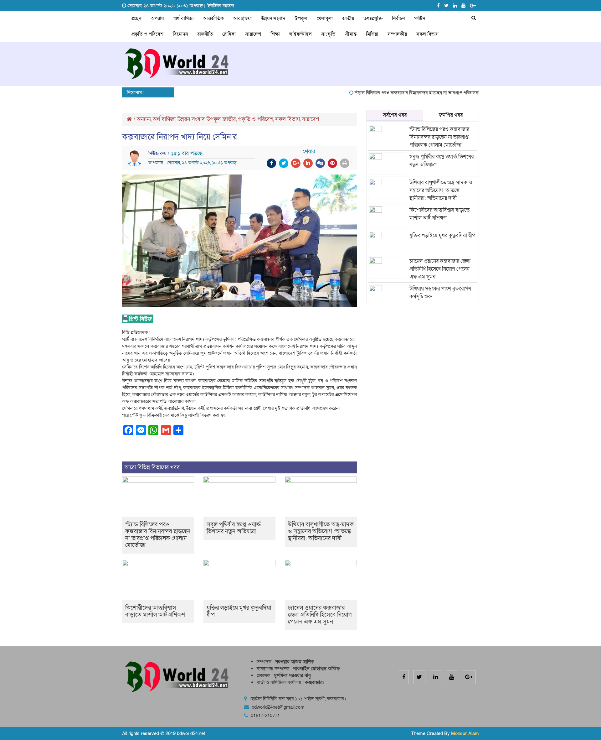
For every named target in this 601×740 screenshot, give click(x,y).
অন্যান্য (144, 119)
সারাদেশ (253, 34)
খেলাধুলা (325, 18)
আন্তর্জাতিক (213, 18)
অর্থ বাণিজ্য (183, 18)
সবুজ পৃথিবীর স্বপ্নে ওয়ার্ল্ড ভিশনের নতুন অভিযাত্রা (234, 528)
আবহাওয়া (242, 18)
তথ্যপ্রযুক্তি (373, 18)
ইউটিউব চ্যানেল (221, 6)
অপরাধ (157, 18)
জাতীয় (348, 18)
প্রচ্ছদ (136, 18)
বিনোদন (180, 34)
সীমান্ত (351, 34)
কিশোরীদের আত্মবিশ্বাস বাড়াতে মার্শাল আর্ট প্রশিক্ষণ (155, 611)
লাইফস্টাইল (300, 34)
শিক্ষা (275, 34)
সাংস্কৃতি (328, 34)
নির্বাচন (398, 18)
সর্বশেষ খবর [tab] (395, 115)
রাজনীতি (205, 34)
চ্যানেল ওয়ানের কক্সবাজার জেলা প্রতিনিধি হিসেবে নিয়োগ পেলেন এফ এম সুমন (320, 615)
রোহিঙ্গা (229, 34)
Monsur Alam (465, 733)
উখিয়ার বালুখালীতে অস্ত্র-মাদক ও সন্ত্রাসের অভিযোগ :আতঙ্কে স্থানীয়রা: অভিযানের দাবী (321, 531)
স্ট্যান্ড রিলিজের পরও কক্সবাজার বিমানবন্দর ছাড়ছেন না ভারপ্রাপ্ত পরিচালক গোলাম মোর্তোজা (420, 93)
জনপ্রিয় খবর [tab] (451, 115)
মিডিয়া (372, 34)
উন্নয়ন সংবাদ (273, 18)
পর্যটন (419, 18)
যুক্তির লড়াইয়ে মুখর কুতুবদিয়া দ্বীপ (239, 611)
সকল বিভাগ (427, 34)
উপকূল (301, 18)
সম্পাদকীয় (397, 34)
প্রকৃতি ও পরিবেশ (147, 34)
